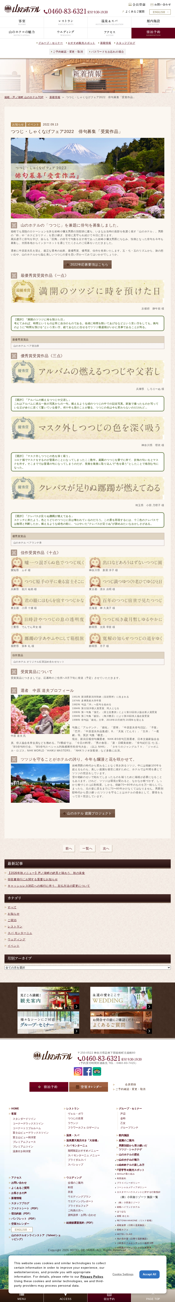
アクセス (16, 1177)
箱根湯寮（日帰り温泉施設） (132, 1225)
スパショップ (75, 1164)
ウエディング (74, 1177)
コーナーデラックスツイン (28, 1123)
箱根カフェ (122, 1229)
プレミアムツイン (23, 1146)
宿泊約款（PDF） (21, 1213)
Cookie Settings (122, 1274)
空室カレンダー (20, 1223)
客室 (13, 1113)
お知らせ (13, 913)
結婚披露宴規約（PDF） (80, 1222)
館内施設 (124, 1135)
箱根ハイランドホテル (128, 1207)
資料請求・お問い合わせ (82, 1215)
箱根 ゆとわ (123, 1216)
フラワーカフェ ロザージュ (83, 1127)
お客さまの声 (19, 1193)
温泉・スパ (72, 1135)
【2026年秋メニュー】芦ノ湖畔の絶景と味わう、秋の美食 (46, 873)
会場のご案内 (75, 1182)
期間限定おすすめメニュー (83, 1150)
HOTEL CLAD (124, 1234)
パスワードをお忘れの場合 (107, 51)
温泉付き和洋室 (22, 1151)
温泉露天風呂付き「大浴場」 (83, 1140)
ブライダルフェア (78, 1205)
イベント (13, 945)
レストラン (15, 926)
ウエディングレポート (80, 1201)
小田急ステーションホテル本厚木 (134, 1247)
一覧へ (87, 848)
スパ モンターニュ (20, 933)
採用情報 (121, 1169)
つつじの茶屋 (75, 1118)
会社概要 (121, 1165)
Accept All (149, 1274)
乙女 (122, 1123)
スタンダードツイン (24, 1118)
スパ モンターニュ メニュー (84, 1155)
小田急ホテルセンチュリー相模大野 (135, 1243)
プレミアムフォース (24, 1141)
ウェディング (16, 939)
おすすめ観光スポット (81, 42)
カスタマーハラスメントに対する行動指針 (139, 1192)
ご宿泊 (12, 920)
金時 (122, 1118)
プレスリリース (125, 1160)
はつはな (121, 1211)
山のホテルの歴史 (129, 1154)
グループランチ (129, 1127)
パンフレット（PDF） (24, 1218)
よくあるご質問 (20, 1187)
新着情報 (105, 42)
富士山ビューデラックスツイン (31, 1132)
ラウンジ (73, 1123)
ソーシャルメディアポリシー (132, 1187)
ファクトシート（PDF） (25, 1208)
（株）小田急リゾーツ (128, 1202)
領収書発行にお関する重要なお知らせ (33, 879)
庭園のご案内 (126, 1140)
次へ (106, 848)
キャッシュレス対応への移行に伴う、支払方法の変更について (49, 885)
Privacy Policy (91, 1276)
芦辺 (122, 1113)
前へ (69, 848)
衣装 (70, 1191)
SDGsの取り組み (126, 1174)
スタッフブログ (125, 42)
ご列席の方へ (75, 1210)
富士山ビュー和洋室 (24, 1137)
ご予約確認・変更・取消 (68, 51)
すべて (12, 907)
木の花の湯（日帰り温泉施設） (133, 1238)
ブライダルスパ (77, 1159)
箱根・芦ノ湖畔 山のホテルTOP (24, 97)
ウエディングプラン (79, 1196)
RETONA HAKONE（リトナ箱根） (135, 1220)
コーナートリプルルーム (27, 1128)
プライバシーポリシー (128, 1183)
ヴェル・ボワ (75, 1113)
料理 (70, 1187)
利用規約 (121, 1178)
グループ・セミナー (50, 42)
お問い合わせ (19, 1182)
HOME (15, 1108)
